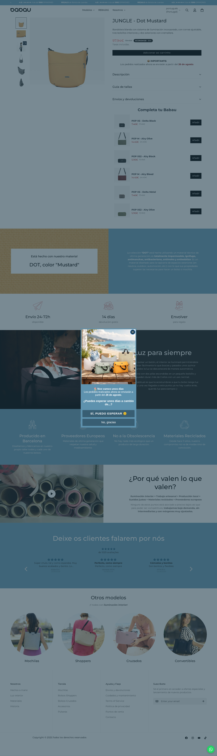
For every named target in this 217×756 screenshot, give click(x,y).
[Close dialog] (132, 332)
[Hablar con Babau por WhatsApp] (211, 749)
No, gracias (108, 422)
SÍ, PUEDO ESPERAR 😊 (108, 413)
